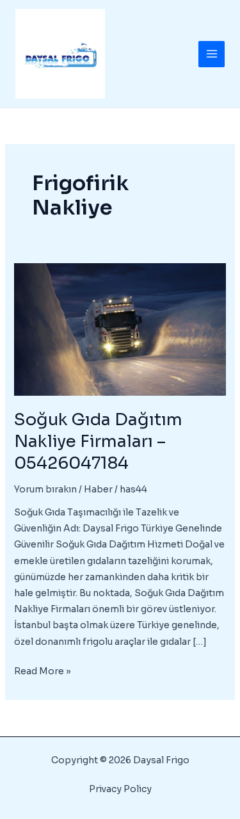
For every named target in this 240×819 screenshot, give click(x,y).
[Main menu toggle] (211, 54)
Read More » (42, 672)
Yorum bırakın (45, 489)
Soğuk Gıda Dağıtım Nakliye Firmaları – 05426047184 (98, 441)
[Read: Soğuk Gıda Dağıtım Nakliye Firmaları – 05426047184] (120, 328)
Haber (98, 489)
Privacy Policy (120, 789)
